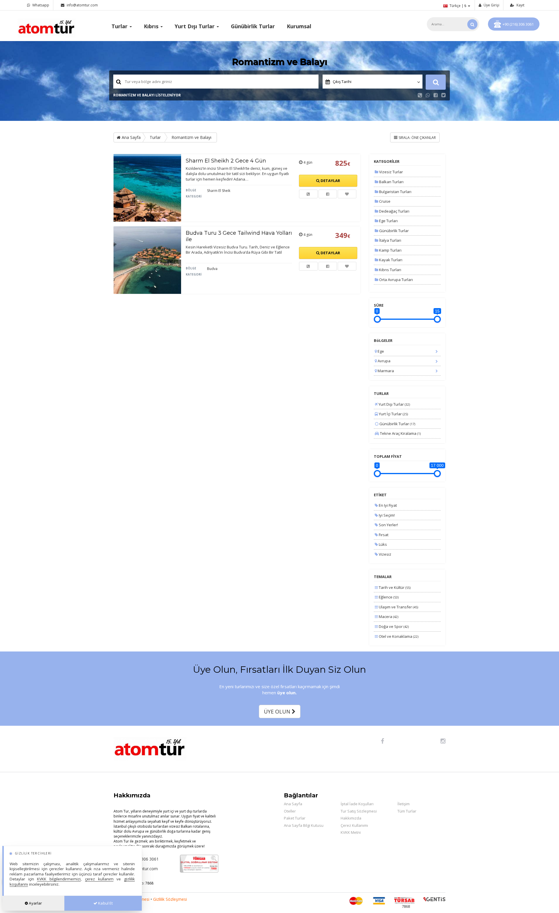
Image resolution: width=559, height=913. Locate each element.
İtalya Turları (389, 240)
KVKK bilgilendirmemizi (59, 879)
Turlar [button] (120, 26)
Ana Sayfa (131, 137)
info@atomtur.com (82, 5)
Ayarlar (35, 903)
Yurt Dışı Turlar (394, 404)
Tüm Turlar (406, 811)
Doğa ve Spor (393, 626)
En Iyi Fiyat (387, 505)
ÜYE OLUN (278, 711)
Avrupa (383, 360)
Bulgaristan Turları (394, 191)
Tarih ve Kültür (394, 587)
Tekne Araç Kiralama (400, 433)
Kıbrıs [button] (152, 26)
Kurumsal (299, 26)
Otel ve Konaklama (398, 636)
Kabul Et (105, 903)
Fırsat (383, 534)
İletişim (403, 803)
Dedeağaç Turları (393, 211)
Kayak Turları (390, 259)
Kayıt (520, 5)
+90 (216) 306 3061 (518, 24)
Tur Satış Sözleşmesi (359, 811)
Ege (380, 351)
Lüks (382, 544)
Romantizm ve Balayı (191, 137)
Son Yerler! (388, 524)
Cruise (384, 201)
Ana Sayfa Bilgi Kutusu (303, 825)
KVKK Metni (351, 832)
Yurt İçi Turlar (393, 413)
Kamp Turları (389, 250)
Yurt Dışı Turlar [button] (195, 26)
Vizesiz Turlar (390, 171)
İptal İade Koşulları (357, 803)
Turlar (155, 137)
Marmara (385, 370)
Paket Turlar (294, 818)
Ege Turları (388, 220)
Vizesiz (384, 554)
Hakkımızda (351, 818)
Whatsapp (40, 5)
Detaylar (330, 180)
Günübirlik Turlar (253, 26)
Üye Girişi (491, 5)
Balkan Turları (391, 181)
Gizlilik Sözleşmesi (170, 899)
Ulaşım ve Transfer (398, 607)
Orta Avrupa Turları (395, 279)
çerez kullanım (99, 879)
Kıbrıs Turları (389, 269)
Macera (388, 616)
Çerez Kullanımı (354, 825)
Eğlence (388, 597)
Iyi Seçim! (386, 515)
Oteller (290, 811)
